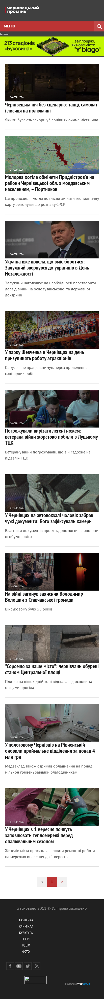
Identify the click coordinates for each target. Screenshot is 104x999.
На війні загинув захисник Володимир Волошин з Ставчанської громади (44, 596)
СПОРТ (26, 939)
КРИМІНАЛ (26, 927)
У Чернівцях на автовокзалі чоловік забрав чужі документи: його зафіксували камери (49, 518)
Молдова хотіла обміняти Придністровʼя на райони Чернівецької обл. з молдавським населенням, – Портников (49, 183)
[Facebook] (10, 966)
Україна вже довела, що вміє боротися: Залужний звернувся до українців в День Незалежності (47, 267)
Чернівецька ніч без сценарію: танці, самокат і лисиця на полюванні (51, 107)
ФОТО (26, 952)
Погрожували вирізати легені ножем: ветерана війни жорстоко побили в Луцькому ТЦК (51, 436)
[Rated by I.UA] (35, 983)
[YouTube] (19, 966)
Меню (9, 26)
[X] (28, 966)
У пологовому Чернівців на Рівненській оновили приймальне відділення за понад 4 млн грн (50, 750)
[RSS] (36, 966)
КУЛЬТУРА (26, 933)
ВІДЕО (26, 946)
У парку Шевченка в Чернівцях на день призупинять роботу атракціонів (44, 355)
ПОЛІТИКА (26, 921)
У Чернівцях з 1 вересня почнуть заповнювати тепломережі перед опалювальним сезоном (39, 835)
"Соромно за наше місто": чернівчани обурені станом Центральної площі (52, 669)
